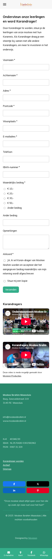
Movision (32, 538)
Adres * (7, 90)
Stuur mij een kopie (17, 280)
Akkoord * (8, 254)
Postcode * (8, 106)
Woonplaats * (10, 121)
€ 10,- (10, 188)
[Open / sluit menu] (4, 4)
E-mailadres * (10, 136)
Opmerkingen (10, 230)
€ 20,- (10, 193)
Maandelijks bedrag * (14, 182)
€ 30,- (10, 198)
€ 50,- (10, 203)
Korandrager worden (13, 461)
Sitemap (7, 469)
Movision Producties (12, 376)
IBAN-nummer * (11, 167)
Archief (6, 465)
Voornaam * (9, 60)
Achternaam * (10, 75)
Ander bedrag (14, 207)
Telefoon (7, 151)
